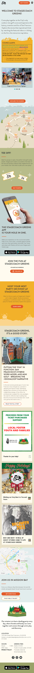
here (16, 165)
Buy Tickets (24, 3)
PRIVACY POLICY (6, 650)
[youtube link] (20, 658)
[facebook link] (13, 658)
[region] (17, 78)
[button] (14, 89)
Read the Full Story (12, 404)
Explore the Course (17, 101)
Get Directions (11, 594)
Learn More (17, 306)
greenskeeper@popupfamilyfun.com (17, 637)
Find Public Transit (10, 598)
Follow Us (18, 271)
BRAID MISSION (24, 47)
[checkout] (32, 2)
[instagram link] (17, 658)
